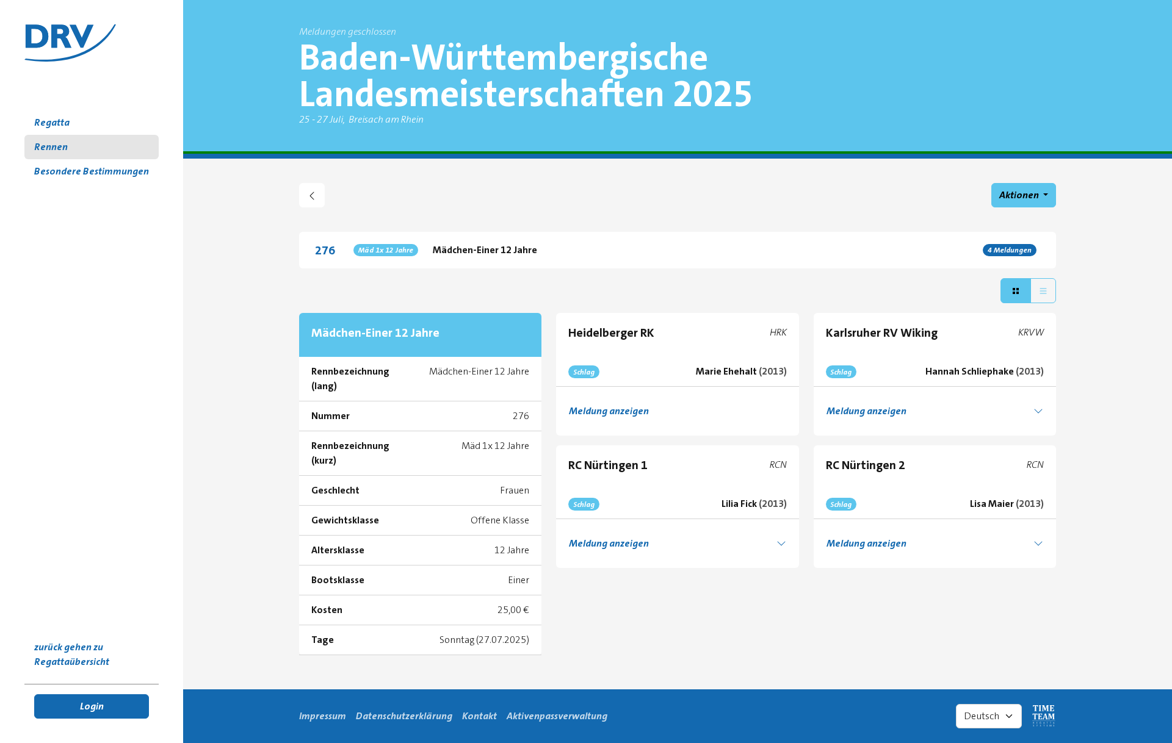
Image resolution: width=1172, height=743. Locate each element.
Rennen (51, 146)
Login (92, 706)
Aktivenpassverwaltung (557, 715)
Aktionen (1020, 194)
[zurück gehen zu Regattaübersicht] (312, 195)
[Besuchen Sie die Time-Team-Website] (1044, 716)
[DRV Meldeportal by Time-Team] (70, 43)
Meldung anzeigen (609, 410)
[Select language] (989, 716)
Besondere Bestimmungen (91, 171)
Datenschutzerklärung (404, 715)
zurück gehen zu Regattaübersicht (71, 654)
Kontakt (479, 715)
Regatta (52, 122)
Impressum (322, 715)
